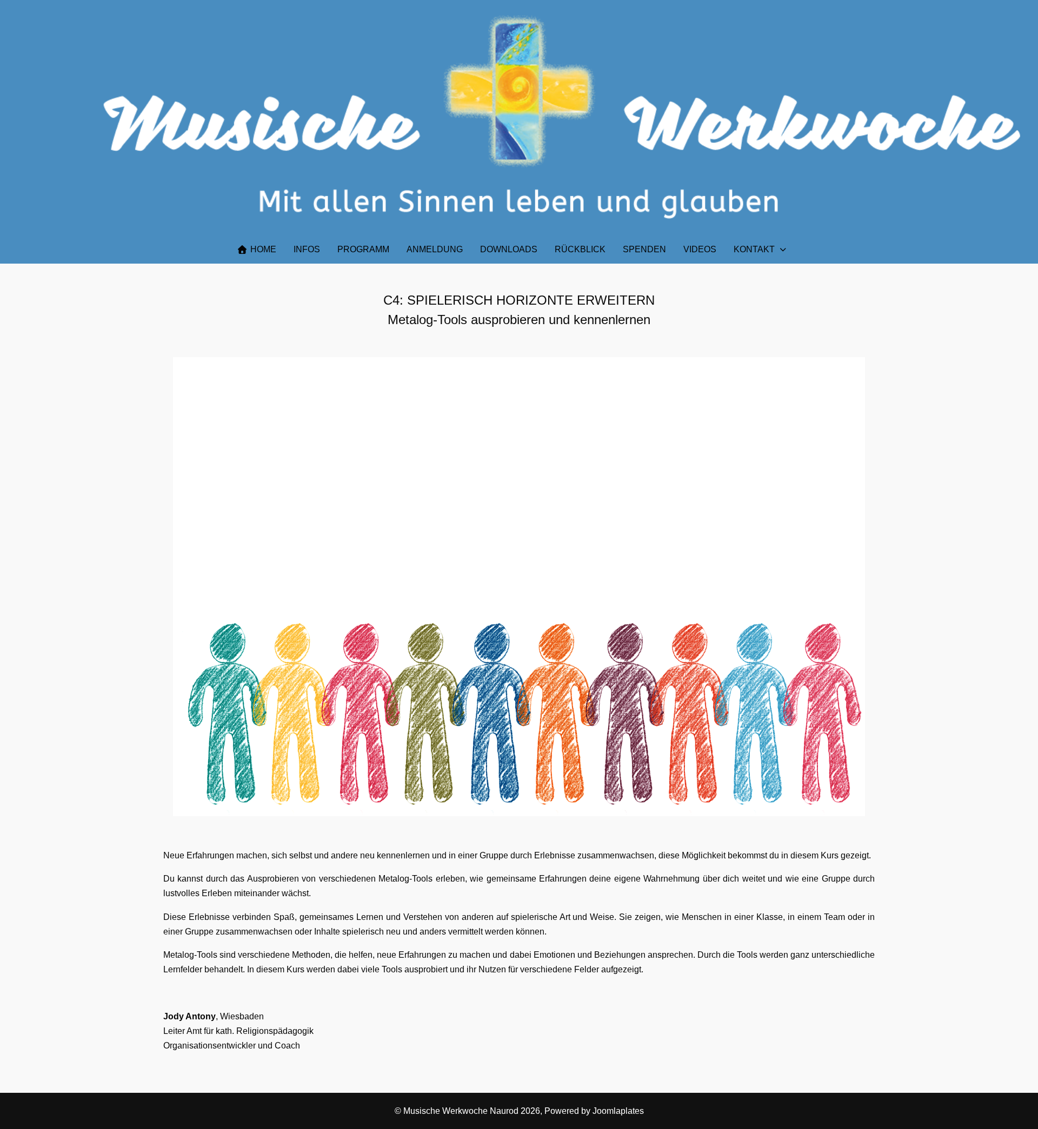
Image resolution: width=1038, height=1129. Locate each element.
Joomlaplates (618, 1110)
